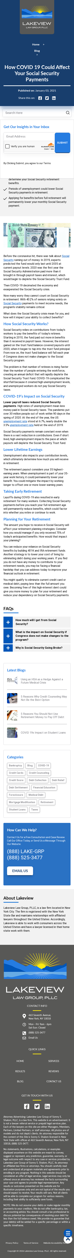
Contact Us (53, 1081)
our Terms (45, 163)
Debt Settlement (18, 787)
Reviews (54, 1071)
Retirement (47, 802)
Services (53, 1061)
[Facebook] (26, 1106)
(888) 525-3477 (37, 1033)
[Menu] (68, 1233)
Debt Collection (37, 780)
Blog (37, 51)
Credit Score (16, 780)
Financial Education (44, 787)
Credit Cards (16, 773)
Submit (62, 142)
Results (20, 1071)
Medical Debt (36, 795)
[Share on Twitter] (47, 98)
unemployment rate (15, 421)
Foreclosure (16, 795)
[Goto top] (68, 1239)
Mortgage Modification (22, 802)
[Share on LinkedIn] (54, 98)
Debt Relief (58, 780)
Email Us (20, 871)
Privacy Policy (12, 1243)
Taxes (34, 809)
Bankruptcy (15, 765)
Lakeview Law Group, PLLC (37, 1251)
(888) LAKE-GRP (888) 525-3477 (25, 854)
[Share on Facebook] (40, 98)
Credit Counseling (39, 773)
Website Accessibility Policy (55, 1243)
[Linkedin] (47, 1106)
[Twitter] (37, 1106)
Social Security (12, 303)
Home (36, 44)
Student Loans (17, 809)
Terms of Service (30, 1243)
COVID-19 (43, 765)
